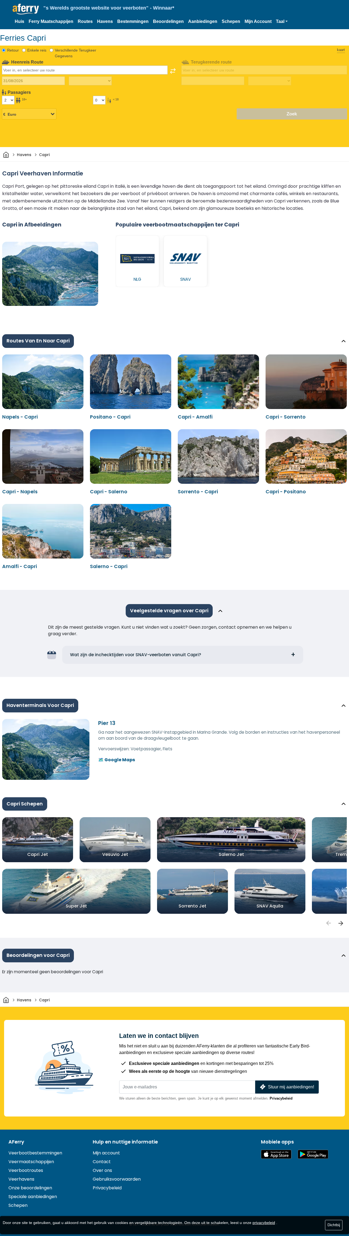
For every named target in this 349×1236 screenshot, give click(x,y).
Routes (85, 21)
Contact (102, 1162)
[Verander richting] (173, 71)
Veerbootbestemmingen (35, 1153)
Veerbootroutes (25, 1170)
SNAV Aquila (270, 906)
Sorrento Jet (192, 906)
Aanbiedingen (202, 21)
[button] (282, 21)
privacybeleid (263, 1222)
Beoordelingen (168, 21)
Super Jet (76, 906)
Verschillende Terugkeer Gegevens (75, 53)
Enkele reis (36, 50)
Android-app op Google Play (313, 1154)
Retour (13, 50)
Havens (105, 21)
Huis (19, 21)
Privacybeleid (281, 1098)
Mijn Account (258, 21)
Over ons (102, 1170)
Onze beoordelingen (30, 1188)
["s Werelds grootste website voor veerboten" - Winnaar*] (26, 9)
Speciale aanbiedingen (32, 1196)
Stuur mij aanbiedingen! (291, 1087)
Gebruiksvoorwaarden (117, 1179)
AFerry (16, 1142)
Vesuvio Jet (115, 854)
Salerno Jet (231, 854)
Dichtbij (333, 1225)
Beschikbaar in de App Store (276, 1154)
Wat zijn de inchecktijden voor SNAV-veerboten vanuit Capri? (135, 655)
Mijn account (106, 1153)
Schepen (231, 21)
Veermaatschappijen (31, 1162)
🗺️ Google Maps (116, 760)
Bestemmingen (133, 21)
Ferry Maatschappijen (51, 21)
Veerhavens (21, 1179)
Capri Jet (37, 854)
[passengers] (328, 923)
